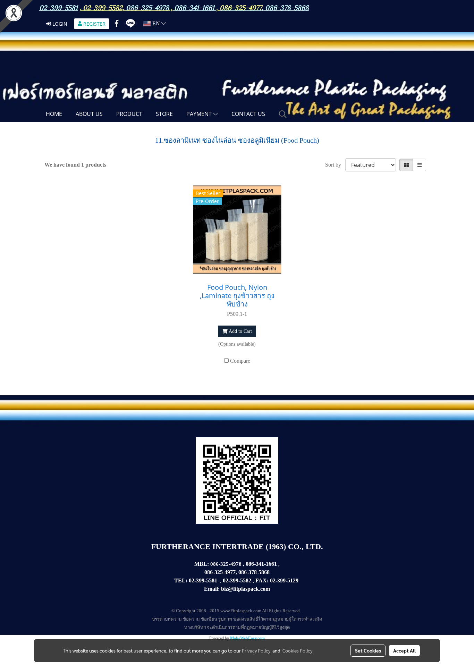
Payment (199, 114)
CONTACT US (248, 114)
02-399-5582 (102, 7)
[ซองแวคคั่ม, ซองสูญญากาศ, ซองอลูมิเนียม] (299, 580)
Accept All (404, 650)
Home (54, 114)
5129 (292, 580)
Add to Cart (240, 331)
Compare (240, 361)
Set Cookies (368, 650)
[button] (282, 114)
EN (156, 23)
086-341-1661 (261, 564)
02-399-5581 (203, 580)
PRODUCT (129, 114)
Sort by (335, 165)
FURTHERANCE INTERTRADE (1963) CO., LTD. (237, 546)
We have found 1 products (75, 165)
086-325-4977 (241, 7)
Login (59, 23)
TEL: (180, 580)
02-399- (278, 580)
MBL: (201, 564)
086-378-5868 (287, 7)
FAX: (262, 580)
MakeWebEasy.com (247, 638)
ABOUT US (89, 114)
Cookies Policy (297, 650)
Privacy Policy (256, 650)
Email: (212, 589)
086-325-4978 (147, 7)
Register (93, 23)
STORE (164, 114)
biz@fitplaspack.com (245, 589)
